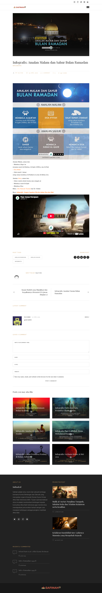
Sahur (20, 178)
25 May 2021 (60, 461)
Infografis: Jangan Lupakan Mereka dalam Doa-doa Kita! (35, 192)
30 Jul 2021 (60, 415)
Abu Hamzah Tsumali (24, 188)
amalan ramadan (20, 257)
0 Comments (43, 415)
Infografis (17, 65)
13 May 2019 (23, 556)
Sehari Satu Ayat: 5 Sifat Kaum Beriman (34, 551)
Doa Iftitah (17, 169)
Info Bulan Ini (69, 461)
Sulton (20, 72)
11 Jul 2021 (21, 461)
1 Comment (46, 72)
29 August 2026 (59, 540)
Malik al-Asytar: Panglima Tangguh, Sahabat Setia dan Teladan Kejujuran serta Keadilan (68, 504)
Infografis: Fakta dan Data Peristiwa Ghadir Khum (66, 409)
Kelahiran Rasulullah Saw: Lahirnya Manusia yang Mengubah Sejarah (68, 534)
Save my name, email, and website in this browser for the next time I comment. (39, 377)
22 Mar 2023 (23, 565)
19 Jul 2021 (21, 438)
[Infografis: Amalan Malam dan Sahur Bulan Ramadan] (18, 276)
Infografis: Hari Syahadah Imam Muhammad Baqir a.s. (69, 432)
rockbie (27, 317)
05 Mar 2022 (21, 415)
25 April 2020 (33, 72)
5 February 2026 (59, 511)
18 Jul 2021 (60, 438)
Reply (87, 317)
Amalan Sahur (35, 257)
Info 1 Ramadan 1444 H (27, 561)
